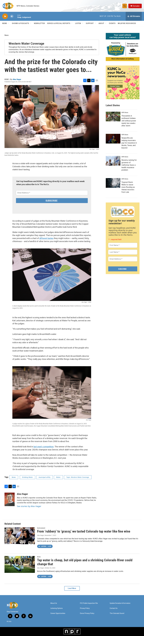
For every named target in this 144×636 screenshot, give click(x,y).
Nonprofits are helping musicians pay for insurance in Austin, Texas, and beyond (129, 143)
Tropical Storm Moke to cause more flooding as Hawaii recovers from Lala (128, 187)
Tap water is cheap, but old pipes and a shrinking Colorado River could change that (84, 562)
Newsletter (39, 23)
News (6, 35)
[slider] (15, 16)
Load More (72, 588)
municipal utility (44, 477)
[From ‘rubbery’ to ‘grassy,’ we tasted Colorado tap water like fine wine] (19, 535)
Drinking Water (27, 477)
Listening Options (56, 608)
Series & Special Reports (58, 23)
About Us (53, 603)
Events (112, 23)
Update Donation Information (120, 603)
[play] (5, 16)
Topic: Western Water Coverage (77, 477)
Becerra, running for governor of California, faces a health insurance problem (129, 165)
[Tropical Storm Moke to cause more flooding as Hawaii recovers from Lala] (113, 183)
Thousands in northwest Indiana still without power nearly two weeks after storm (129, 121)
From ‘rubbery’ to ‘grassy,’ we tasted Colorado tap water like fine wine (83, 531)
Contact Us (113, 608)
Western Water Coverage (26, 43)
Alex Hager (17, 79)
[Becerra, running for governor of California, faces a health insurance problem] (113, 161)
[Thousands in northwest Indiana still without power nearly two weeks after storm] (113, 116)
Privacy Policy (85, 608)
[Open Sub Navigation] (9, 23)
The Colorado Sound (117, 613)
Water (58, 477)
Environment (41, 528)
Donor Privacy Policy (87, 613)
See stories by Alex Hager (29, 506)
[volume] (12, 16)
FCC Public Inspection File (89, 603)
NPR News (125, 112)
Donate (136, 6)
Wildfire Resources (127, 23)
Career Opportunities (57, 613)
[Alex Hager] (9, 499)
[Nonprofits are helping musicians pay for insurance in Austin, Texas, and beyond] (113, 138)
